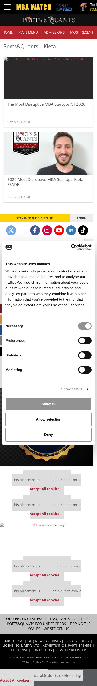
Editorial (19, 650)
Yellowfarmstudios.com (60, 662)
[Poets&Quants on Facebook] (35, 230)
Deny (48, 435)
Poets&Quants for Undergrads (36, 623)
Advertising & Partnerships (67, 645)
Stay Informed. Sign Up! (34, 218)
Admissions (54, 32)
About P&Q (14, 641)
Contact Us (41, 650)
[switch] (85, 340)
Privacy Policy (77, 641)
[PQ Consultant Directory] (46, 537)
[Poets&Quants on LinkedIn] (71, 230)
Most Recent (81, 32)
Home (7, 32)
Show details (71, 389)
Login (81, 218)
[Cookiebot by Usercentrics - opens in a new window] (71, 247)
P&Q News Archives (44, 641)
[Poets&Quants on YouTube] (59, 230)
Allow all (48, 404)
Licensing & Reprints (21, 645)
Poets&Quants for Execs (65, 618)
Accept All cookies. (45, 489)
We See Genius (56, 628)
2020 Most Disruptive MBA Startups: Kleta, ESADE (45, 182)
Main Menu (28, 32)
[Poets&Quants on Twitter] (11, 230)
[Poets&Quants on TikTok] (83, 230)
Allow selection (48, 419)
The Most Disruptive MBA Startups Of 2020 (46, 104)
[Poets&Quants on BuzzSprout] (23, 230)
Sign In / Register (71, 650)
